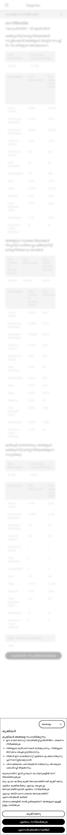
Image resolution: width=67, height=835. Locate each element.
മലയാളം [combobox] (46, 724)
